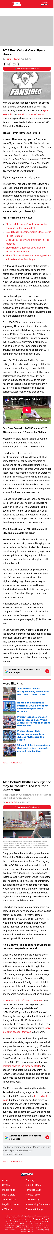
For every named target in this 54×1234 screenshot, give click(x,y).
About (5, 1180)
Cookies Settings (34, 1209)
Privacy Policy (32, 1194)
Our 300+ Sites (33, 1185)
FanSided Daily (33, 1189)
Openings (30, 1180)
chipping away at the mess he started (22, 1066)
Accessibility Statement (37, 1204)
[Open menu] (4, 3)
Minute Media (15, 1216)
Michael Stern (12, 59)
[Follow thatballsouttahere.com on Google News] (47, 671)
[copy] (18, 64)
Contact (6, 1185)
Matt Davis (11, 802)
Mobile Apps (8, 1189)
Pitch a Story (8, 1194)
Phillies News (16, 763)
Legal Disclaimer (10, 1204)
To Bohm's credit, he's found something (23, 1000)
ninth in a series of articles (31, 114)
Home (5, 763)
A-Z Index (7, 1209)
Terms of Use (9, 1199)
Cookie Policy (32, 1199)
